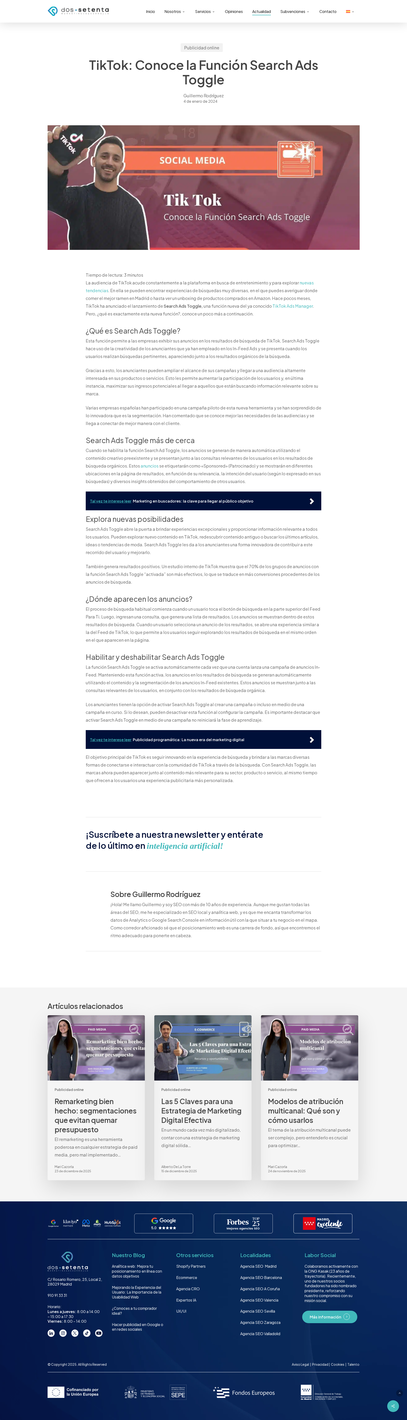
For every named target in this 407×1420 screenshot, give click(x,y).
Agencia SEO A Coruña (260, 1288)
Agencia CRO (188, 1288)
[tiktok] (86, 1333)
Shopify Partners (191, 1266)
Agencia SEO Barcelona (261, 1277)
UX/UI (181, 1311)
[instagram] (63, 1333)
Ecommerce (186, 1277)
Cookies (338, 1364)
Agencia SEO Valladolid (260, 1333)
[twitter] (75, 1333)
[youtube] (98, 1333)
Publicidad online (201, 47)
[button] (399, 1393)
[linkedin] (51, 1333)
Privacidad (320, 1364)
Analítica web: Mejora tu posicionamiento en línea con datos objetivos (137, 1271)
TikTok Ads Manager (293, 306)
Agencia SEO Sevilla (257, 1311)
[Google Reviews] (163, 1223)
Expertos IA (186, 1300)
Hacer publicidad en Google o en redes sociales (137, 1327)
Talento (353, 1364)
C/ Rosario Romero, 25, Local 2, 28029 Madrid (75, 1282)
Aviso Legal (300, 1364)
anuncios (150, 465)
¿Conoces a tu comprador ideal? (134, 1311)
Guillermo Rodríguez (203, 95)
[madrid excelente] (322, 1223)
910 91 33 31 (57, 1295)
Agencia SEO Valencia (259, 1300)
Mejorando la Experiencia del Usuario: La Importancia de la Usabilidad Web (136, 1292)
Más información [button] (325, 1317)
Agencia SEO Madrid (258, 1266)
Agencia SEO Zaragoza (260, 1322)
